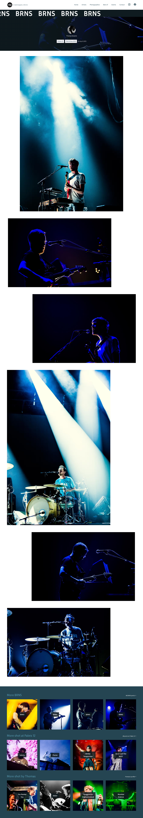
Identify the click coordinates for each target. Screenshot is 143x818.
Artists (84, 5)
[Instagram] (129, 5)
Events (113, 5)
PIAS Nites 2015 (71, 41)
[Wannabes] (10, 5)
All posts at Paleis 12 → (129, 736)
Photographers (95, 5)
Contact (122, 5)
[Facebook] (135, 5)
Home (76, 5)
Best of (105, 5)
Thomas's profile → (130, 776)
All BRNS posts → (131, 695)
